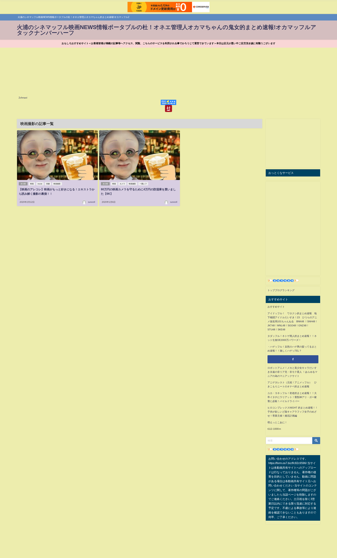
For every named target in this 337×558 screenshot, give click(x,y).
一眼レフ (143, 184)
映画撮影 (57, 184)
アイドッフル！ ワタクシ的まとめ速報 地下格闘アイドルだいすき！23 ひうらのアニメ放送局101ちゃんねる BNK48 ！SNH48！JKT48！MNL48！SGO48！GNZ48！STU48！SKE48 (292, 321)
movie (40, 184)
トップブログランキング (281, 290)
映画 (32, 184)
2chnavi (23, 97)
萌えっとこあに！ (277, 422)
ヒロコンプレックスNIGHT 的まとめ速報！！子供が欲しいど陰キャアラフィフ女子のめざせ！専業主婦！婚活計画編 (292, 411)
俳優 (48, 184)
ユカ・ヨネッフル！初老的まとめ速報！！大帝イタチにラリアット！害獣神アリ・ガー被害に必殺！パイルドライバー (292, 397)
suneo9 (91, 202)
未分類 (23, 184)
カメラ (122, 184)
